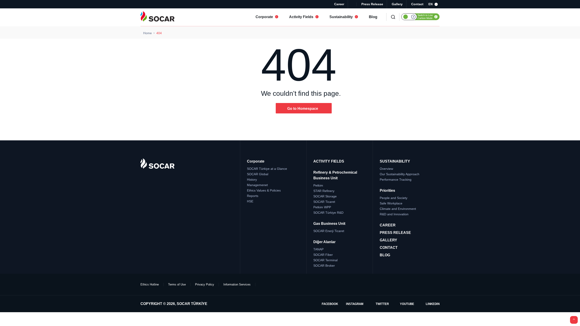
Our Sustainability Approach (399, 174)
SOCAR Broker (324, 265)
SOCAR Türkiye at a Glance (267, 168)
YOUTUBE (407, 304)
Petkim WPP (322, 207)
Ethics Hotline (149, 284)
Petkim (318, 185)
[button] (434, 4)
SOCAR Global (257, 174)
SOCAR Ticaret (324, 202)
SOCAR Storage (325, 196)
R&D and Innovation (394, 214)
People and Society (393, 198)
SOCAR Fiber (323, 254)
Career (339, 4)
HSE (250, 201)
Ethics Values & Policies (264, 190)
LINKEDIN (433, 304)
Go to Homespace (302, 108)
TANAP (318, 249)
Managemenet (257, 185)
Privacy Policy (204, 284)
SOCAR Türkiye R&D (328, 212)
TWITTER (382, 304)
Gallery (397, 4)
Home (147, 33)
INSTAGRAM (354, 304)
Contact (417, 4)
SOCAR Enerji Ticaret (328, 231)
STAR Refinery (323, 191)
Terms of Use (177, 284)
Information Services (237, 284)
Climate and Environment (398, 209)
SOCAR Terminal (325, 260)
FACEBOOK (330, 304)
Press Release (372, 4)
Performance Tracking (395, 179)
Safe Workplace (391, 203)
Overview (386, 168)
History (252, 179)
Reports (252, 196)
